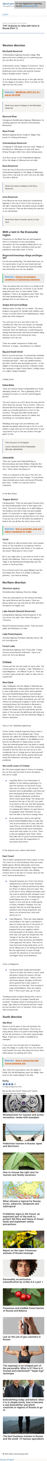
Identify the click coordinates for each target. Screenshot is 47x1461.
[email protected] (30, 6)
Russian (3, 1460)
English (5, 14)
